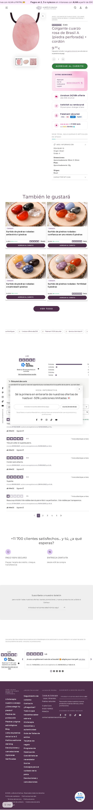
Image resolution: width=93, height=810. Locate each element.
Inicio (54, 16)
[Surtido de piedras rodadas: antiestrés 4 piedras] (25, 214)
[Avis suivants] (61, 515)
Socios (27, 763)
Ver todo (46, 309)
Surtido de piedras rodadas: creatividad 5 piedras (20, 285)
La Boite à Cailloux (17, 793)
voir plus (82, 659)
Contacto (28, 703)
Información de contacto (15, 802)
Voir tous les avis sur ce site (27, 374)
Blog (7, 729)
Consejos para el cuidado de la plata (31, 770)
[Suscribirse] (64, 607)
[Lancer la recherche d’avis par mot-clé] (87, 412)
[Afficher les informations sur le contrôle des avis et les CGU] (19, 663)
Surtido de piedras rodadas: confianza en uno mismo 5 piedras (65, 233)
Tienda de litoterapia (50, 695)
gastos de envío (72, 51)
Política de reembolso (12, 796)
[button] (75, 7)
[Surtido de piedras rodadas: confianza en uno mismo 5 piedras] (67, 214)
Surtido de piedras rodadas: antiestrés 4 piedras (20, 233)
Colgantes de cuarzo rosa (66, 16)
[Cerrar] (79, 389)
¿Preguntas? (29, 707)
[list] (46, 558)
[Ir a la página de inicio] (46, 7)
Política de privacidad (29, 796)
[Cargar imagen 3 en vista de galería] (33, 61)
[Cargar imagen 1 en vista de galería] (19, 61)
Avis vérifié (85, 419)
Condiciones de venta (33, 802)
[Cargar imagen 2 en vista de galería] (26, 61)
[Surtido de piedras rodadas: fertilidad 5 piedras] (67, 266)
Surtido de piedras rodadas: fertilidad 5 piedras (67, 285)
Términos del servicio (14, 799)
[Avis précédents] (34, 515)
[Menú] (7, 7)
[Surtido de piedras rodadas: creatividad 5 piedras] (25, 266)
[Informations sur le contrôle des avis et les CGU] (38, 369)
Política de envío (29, 799)
